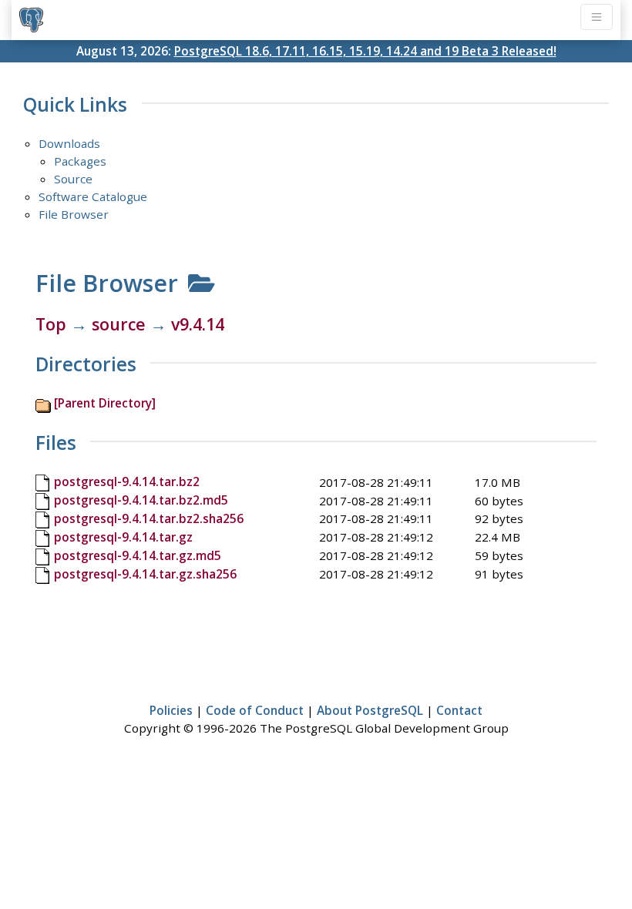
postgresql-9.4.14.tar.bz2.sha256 (149, 518)
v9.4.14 (197, 324)
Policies (171, 710)
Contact (459, 710)
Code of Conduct (255, 710)
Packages (80, 161)
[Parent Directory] (105, 403)
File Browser (74, 214)
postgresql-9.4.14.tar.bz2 (127, 481)
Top (50, 324)
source (119, 324)
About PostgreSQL (370, 710)
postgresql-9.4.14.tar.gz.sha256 (145, 574)
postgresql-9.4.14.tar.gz (123, 537)
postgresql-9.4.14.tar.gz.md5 (137, 555)
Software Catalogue (93, 196)
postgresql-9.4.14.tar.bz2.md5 (141, 500)
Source (73, 178)
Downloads (69, 143)
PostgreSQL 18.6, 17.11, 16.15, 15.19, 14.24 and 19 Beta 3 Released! (365, 51)
